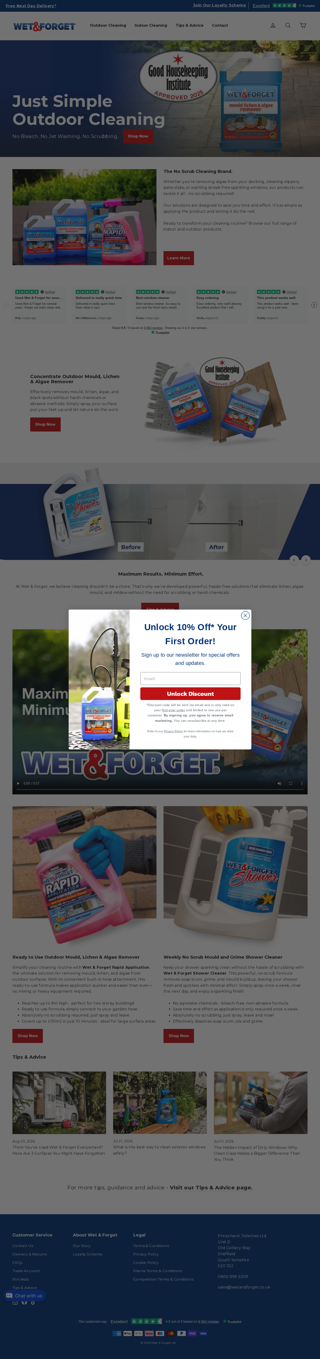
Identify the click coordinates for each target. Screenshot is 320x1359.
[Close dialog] (245, 615)
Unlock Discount (190, 693)
